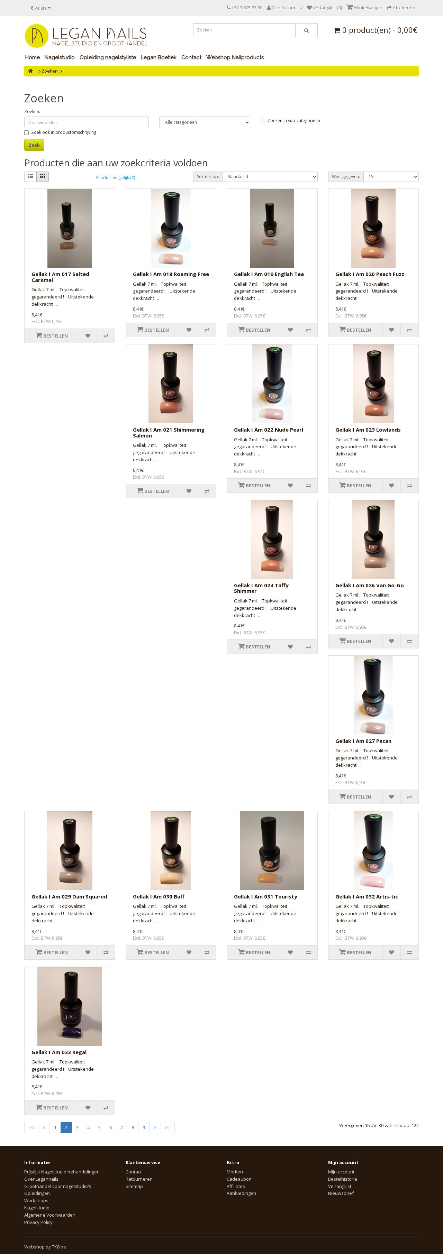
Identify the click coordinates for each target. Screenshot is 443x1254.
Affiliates (236, 1186)
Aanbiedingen (241, 1193)
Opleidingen (37, 1193)
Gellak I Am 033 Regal (59, 1052)
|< (31, 1127)
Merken (235, 1172)
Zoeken (50, 71)
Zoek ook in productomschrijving (63, 132)
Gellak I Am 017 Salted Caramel (60, 276)
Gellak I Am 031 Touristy (265, 896)
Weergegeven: (346, 176)
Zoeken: (32, 111)
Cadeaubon (239, 1179)
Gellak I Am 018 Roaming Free (171, 273)
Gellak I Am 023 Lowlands (368, 429)
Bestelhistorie (342, 1179)
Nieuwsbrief (341, 1193)
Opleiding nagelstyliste (108, 57)
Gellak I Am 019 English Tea (269, 273)
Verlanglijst (339, 1186)
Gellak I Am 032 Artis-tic (366, 896)
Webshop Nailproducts (235, 57)
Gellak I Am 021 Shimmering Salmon (169, 432)
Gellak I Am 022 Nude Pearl (268, 429)
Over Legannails (41, 1179)
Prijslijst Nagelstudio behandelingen (62, 1172)
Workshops (36, 1200)
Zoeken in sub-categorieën (294, 120)
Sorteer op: (208, 176)
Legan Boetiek (159, 57)
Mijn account (341, 1172)
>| (167, 1127)
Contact (191, 57)
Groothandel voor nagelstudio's (57, 1186)
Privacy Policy (38, 1222)
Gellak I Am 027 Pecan (363, 740)
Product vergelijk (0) (115, 178)
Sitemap (134, 1186)
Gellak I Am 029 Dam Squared (69, 896)
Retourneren (139, 1179)
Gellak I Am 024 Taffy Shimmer (261, 588)
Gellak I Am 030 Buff (158, 896)
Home (32, 57)
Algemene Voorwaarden (49, 1215)
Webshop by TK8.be (45, 1247)
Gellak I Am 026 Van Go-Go (369, 585)
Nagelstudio (60, 57)
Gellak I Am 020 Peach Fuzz (369, 273)
